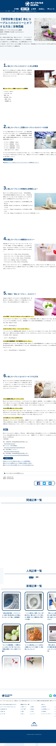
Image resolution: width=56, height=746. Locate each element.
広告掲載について (46, 709)
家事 (23, 711)
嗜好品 (32, 709)
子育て (32, 711)
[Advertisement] (21, 534)
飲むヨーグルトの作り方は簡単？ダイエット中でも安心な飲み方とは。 (19, 465)
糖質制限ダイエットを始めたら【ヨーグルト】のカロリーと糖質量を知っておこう (21, 162)
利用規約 (44, 711)
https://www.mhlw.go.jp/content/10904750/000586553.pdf (16, 455)
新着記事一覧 (4, 709)
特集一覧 (3, 711)
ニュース (33, 713)
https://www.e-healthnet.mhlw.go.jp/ (11, 451)
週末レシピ (24, 706)
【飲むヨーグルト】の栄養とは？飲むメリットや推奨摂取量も (17, 461)
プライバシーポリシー (47, 713)
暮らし (23, 713)
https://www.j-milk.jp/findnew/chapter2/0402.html (14, 447)
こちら (22, 473)
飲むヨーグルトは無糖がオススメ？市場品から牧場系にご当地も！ (18, 463)
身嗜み (32, 706)
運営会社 (44, 706)
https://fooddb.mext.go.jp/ (9, 443)
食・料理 (24, 709)
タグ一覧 (3, 713)
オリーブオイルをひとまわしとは (8, 706)
